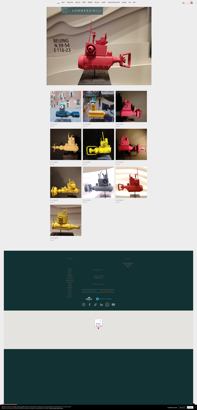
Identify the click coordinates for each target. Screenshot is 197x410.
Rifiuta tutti (182, 407)
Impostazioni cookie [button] (172, 407)
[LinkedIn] (101, 304)
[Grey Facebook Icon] (89, 304)
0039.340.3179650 (98, 276)
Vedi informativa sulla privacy (56, 408)
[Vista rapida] (65, 106)
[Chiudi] (195, 407)
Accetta (190, 407)
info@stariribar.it (98, 278)
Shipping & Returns (128, 263)
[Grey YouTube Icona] (113, 304)
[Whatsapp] (107, 304)
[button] (191, 2)
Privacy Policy (128, 265)
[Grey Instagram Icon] (84, 304)
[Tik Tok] (95, 304)
